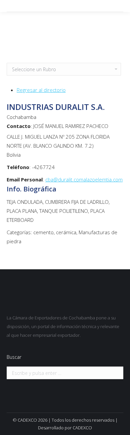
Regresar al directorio (41, 90)
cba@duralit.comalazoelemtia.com (84, 179)
